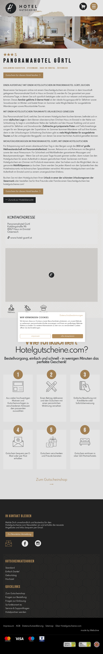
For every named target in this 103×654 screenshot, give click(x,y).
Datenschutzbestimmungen (71, 315)
